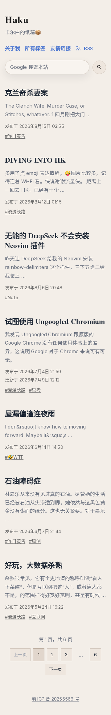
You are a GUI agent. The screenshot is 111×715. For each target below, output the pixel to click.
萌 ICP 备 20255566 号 (55, 698)
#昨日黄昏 (15, 136)
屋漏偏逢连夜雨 (30, 413)
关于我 (12, 48)
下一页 (55, 669)
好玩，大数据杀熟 (33, 565)
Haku (17, 19)
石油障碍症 (23, 481)
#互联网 (37, 616)
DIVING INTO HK (35, 160)
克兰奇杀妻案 (26, 92)
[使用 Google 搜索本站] (99, 67)
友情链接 (60, 48)
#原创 (35, 541)
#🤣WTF (14, 457)
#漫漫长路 (15, 211)
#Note (11, 297)
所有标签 (35, 48)
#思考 (35, 390)
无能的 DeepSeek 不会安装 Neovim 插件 (47, 240)
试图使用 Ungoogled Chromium (55, 321)
